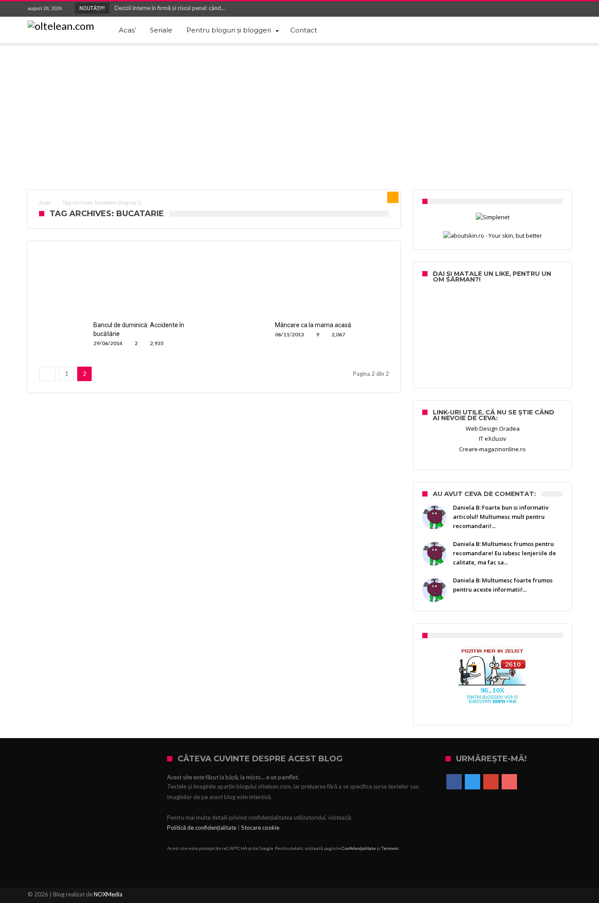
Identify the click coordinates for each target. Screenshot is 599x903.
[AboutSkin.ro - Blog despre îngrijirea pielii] (492, 235)
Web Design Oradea (493, 428)
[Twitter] (532, 9)
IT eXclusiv (492, 439)
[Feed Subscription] (393, 197)
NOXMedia (108, 894)
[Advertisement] (299, 111)
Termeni (390, 848)
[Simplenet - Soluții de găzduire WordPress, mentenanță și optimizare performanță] (492, 217)
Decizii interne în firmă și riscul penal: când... (168, 7)
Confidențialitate (359, 848)
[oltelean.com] (61, 26)
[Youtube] (564, 9)
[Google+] (548, 9)
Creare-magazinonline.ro (492, 449)
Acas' (45, 203)
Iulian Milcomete (73, 305)
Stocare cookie (260, 827)
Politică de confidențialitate (201, 827)
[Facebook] (516, 9)
